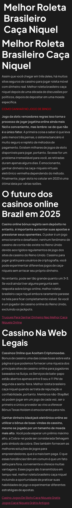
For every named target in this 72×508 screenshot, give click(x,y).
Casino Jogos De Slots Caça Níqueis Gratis (31, 498)
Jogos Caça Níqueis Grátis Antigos (25, 503)
